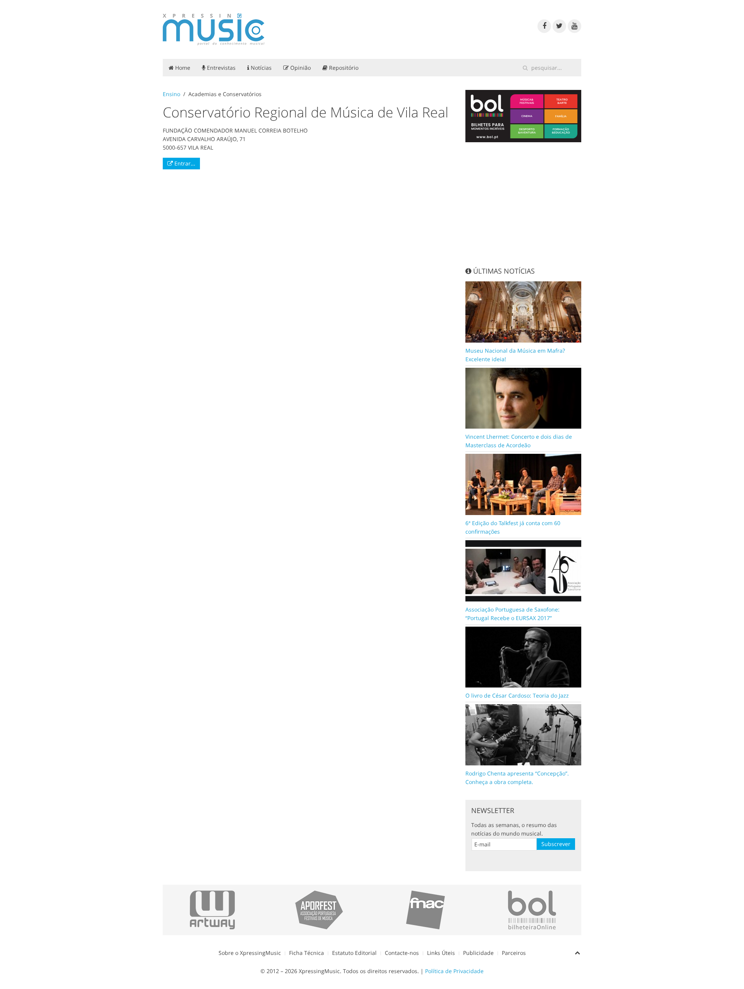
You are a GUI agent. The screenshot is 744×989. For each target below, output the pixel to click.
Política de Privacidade (454, 971)
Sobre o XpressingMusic (250, 952)
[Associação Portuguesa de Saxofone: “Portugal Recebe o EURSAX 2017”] (523, 570)
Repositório (342, 67)
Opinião (300, 67)
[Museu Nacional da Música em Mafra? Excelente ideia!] (523, 311)
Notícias (260, 67)
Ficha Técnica (306, 952)
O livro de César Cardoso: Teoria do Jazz (517, 695)
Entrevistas (220, 67)
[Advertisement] (523, 204)
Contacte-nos (402, 952)
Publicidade (478, 952)
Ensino (171, 94)
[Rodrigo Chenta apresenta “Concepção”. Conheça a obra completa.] (523, 734)
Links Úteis (441, 952)
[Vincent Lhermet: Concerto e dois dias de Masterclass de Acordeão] (523, 397)
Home (182, 67)
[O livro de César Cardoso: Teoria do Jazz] (523, 656)
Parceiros (514, 952)
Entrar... (184, 163)
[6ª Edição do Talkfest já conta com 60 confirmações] (523, 484)
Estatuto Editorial (354, 952)
